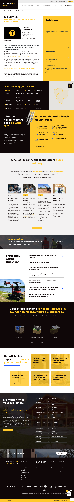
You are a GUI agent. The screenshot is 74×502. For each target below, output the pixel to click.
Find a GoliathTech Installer (66, 5)
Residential (38, 467)
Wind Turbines (55, 441)
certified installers (37, 171)
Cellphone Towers (55, 404)
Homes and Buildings (40, 422)
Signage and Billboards (40, 433)
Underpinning (55, 438)
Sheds (53, 431)
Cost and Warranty (25, 477)
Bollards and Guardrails (57, 400)
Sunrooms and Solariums (57, 436)
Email (48, 61)
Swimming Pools (39, 438)
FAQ (51, 467)
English (70, 1)
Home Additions (39, 419)
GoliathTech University (63, 469)
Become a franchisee (63, 1)
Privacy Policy (9, 500)
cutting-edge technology (57, 171)
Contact (51, 469)
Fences (53, 414)
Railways (54, 428)
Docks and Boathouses (40, 412)
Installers (10, 10)
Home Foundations (56, 419)
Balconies (54, 398)
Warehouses (38, 441)
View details (60, 241)
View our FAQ (60, 453)
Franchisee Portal (62, 475)
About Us (52, 1)
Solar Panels (38, 436)
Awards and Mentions (26, 479)
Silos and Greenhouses (57, 433)
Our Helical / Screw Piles (26, 467)
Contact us (36, 228)
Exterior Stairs (39, 414)
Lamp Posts (54, 422)
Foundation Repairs (40, 471)
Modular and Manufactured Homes (58, 425)
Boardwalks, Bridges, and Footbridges (41, 401)
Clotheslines (38, 407)
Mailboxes (38, 424)
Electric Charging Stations (57, 412)
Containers (54, 407)
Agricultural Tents (39, 398)
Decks (53, 409)
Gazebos (54, 417)
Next (41, 342)
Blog (56, 1)
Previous (33, 342)
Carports (37, 404)
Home (5, 10)
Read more (39, 146)
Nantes (8, 90)
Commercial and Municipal (41, 469)
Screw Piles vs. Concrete (26, 475)
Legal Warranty (53, 471)
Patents (51, 473)
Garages (37, 417)
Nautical (37, 473)
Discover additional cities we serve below (20, 56)
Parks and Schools (39, 428)
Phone (53, 61)
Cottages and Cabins (40, 409)
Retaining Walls (39, 431)
